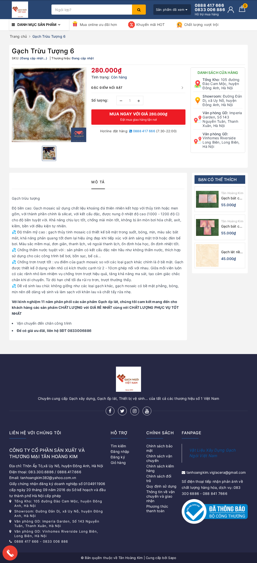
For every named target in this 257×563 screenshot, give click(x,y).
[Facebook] (110, 411)
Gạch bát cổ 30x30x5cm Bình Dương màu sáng (231, 226)
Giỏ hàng (118, 462)
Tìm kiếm (118, 446)
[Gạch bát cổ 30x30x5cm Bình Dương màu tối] (207, 199)
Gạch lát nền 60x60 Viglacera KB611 (231, 252)
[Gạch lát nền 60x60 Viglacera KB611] (207, 255)
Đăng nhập (120, 451)
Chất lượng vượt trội (201, 24)
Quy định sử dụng (161, 486)
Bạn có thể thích (217, 179)
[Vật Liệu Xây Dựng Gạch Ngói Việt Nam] (29, 10)
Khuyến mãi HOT (150, 24)
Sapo (172, 558)
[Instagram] (134, 411)
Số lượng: (99, 100)
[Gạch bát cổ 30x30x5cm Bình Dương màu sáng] (207, 227)
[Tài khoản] (231, 10)
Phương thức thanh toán (157, 508)
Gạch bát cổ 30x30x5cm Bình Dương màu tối (231, 198)
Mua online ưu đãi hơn (98, 24)
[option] (49, 104)
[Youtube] (147, 411)
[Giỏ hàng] (242, 10)
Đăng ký (118, 457)
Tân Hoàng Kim (232, 193)
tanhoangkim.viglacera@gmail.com (216, 472)
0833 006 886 (55, 541)
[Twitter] (122, 411)
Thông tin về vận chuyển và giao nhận (160, 496)
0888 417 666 (143, 131)
